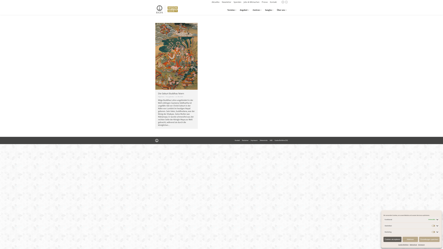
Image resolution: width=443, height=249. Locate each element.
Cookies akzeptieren (392, 239)
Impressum (421, 245)
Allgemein (161, 97)
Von (170, 97)
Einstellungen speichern (429, 239)
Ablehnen (410, 239)
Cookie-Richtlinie (403, 245)
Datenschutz (413, 245)
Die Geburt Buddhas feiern (171, 93)
